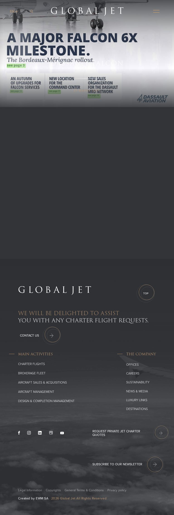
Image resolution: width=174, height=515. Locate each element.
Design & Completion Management (46, 401)
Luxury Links (136, 400)
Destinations (137, 409)
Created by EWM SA (33, 498)
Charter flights (31, 364)
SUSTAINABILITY (138, 382)
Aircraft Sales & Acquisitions (42, 382)
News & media (137, 391)
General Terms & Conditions (84, 490)
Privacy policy (116, 490)
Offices (132, 365)
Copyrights (53, 490)
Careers (132, 373)
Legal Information (30, 490)
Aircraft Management (36, 392)
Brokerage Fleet (32, 373)
